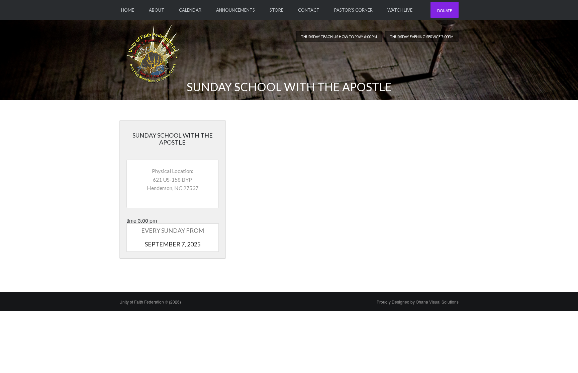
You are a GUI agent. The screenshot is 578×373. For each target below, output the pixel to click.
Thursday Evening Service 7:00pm (422, 36)
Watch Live (399, 10)
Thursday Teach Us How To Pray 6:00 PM (339, 36)
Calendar (190, 10)
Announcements (235, 10)
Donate (444, 10)
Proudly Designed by (418, 302)
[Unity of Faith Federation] (152, 51)
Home (127, 10)
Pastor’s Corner (353, 10)
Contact (308, 10)
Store (276, 10)
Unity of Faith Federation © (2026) (150, 302)
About (156, 10)
